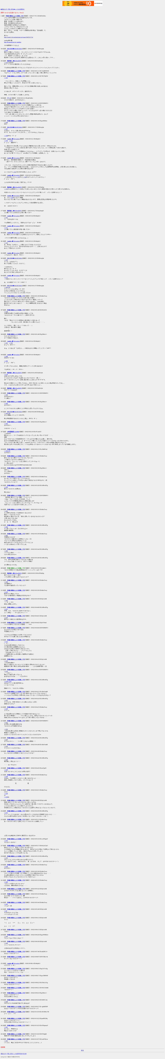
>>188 (6, 356)
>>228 (6, 759)
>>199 (6, 487)
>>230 (6, 797)
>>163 (6, 78)
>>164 (14, 172)
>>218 (6, 661)
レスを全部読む (20, 9)
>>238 (6, 866)
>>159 (6, 50)
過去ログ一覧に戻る (7, 1053)
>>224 (6, 729)
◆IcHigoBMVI (14, 61)
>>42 (5, 911)
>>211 (6, 609)
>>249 (6, 1001)
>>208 (6, 582)
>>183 (6, 343)
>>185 (11, 343)
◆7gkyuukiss (13, 139)
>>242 (6, 904)
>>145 (6, 243)
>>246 (6, 936)
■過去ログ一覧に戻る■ (8, 9)
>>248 (6, 943)
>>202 (6, 511)
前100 (21, 1053)
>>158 (6, 311)
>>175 (6, 277)
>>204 (6, 527)
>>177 (6, 227)
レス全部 (16, 1053)
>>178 (6, 374)
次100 (24, 1053)
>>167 (6, 129)
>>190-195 (7, 451)
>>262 (6, 1041)
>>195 (6, 423)
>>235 (6, 840)
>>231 (6, 812)
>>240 (6, 882)
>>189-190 (7, 413)
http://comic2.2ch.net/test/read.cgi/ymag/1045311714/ (18, 37)
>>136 (6, 62)
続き (82, 1050)
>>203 (6, 535)
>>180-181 (7, 287)
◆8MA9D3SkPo (14, 48)
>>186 (6, 361)
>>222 (6, 700)
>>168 (6, 122)
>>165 (6, 217)
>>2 (17, 45)
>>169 (24, 177)
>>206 (6, 551)
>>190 (6, 395)
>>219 (6, 671)
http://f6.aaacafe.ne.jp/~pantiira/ (12, 42)
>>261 (6, 1027)
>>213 (6, 641)
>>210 (6, 592)
